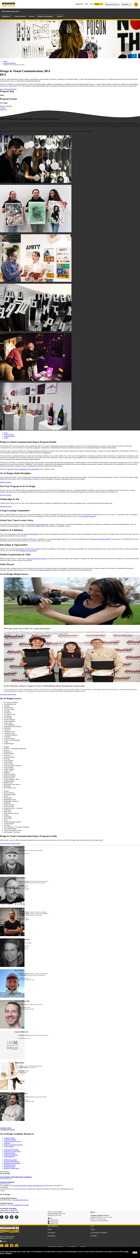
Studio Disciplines (5, 482)
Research (32, 16)
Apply (97, 4)
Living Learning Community (87, 516)
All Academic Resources (7, 1129)
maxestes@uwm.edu (24, 853)
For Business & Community (98, 1232)
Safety (49, 1229)
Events (92, 1229)
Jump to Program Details (7, 89)
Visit (86, 4)
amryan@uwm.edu (24, 1070)
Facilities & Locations (10, 1160)
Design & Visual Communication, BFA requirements (23, 469)
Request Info (79, 4)
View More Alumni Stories (8, 694)
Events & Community (45, 16)
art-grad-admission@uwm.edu (20, 1205)
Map (51, 1218)
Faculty (6, 438)
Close (134, 1252)
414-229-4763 (13, 1210)
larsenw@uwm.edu (24, 978)
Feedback (83, 1246)
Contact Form (4, 1210)
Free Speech (51, 1232)
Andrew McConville (22, 1001)
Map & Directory (53, 1226)
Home (5, 61)
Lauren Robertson (21, 1032)
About (60, 16)
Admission (7, 1143)
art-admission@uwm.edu (20, 1200)
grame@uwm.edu (23, 886)
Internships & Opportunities (12, 1163)
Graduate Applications (7, 1182)
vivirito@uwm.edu (24, 1100)
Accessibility (72, 1246)
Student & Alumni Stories (11, 1168)
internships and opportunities (28, 550)
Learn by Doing (8, 434)
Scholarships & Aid (6, 506)
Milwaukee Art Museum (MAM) (100, 539)
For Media (93, 1236)
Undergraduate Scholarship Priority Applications (16, 1177)
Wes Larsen (19, 970)
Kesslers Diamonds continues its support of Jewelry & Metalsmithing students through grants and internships (44, 686)
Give (91, 4)
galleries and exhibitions (31, 534)
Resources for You (111, 4)
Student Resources (20, 16)
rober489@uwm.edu (24, 1038)
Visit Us (2, 134)
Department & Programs (11, 1149)
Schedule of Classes (10, 1165)
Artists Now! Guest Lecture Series (37, 524)
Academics (5, 16)
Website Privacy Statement (55, 1246)
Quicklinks (125, 4)
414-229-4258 (22, 887)
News (92, 1226)
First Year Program (5, 495)
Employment (51, 1236)
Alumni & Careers (9, 436)
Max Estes (18, 847)
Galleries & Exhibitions (11, 1155)
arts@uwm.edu (54, 1222)
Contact (4, 1241)
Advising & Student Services (12, 1141)
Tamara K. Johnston (22, 939)
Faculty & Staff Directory (11, 1161)
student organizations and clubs (36, 558)
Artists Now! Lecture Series (12, 1151)
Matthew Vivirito (21, 1093)
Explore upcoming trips (45, 570)
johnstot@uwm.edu (24, 946)
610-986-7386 (22, 947)
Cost (5, 109)
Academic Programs (9, 63)
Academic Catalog (5, 1128)
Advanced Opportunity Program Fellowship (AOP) (28, 1185)
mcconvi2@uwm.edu (24, 1007)
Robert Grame (20, 878)
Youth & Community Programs (13, 1145)
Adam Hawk (19, 909)
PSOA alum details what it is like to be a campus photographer (27, 629)
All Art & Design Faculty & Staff (10, 843)
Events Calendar (9, 1146)
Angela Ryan (19, 1063)
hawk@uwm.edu (23, 918)
